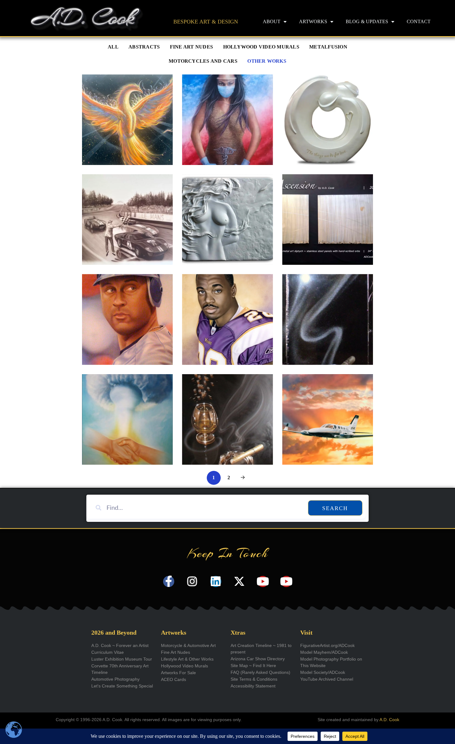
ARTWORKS (313, 21)
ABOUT (271, 21)
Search (335, 508)
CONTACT (419, 21)
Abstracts (144, 47)
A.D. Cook (389, 719)
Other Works (266, 61)
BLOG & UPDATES (367, 21)
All (113, 47)
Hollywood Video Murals (261, 47)
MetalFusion (328, 47)
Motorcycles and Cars (203, 61)
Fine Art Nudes (191, 47)
